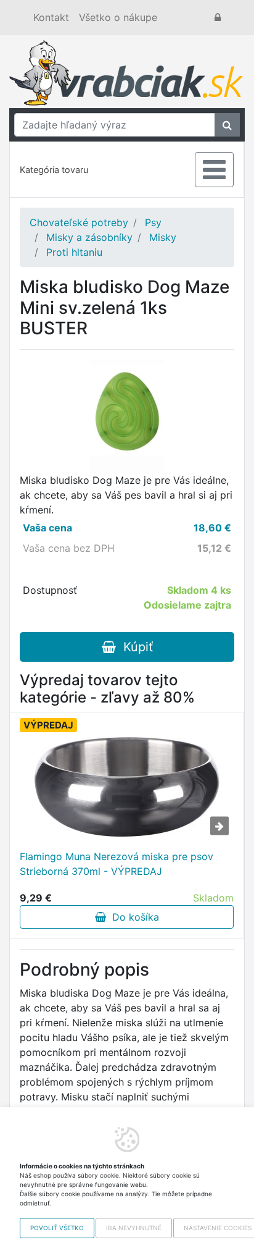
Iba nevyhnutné (134, 1227)
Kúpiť (134, 647)
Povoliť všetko (57, 1227)
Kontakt (51, 17)
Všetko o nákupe (118, 17)
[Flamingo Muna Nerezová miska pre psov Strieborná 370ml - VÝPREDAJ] (127, 787)
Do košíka (132, 917)
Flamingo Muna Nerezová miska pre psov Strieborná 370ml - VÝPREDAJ (116, 863)
